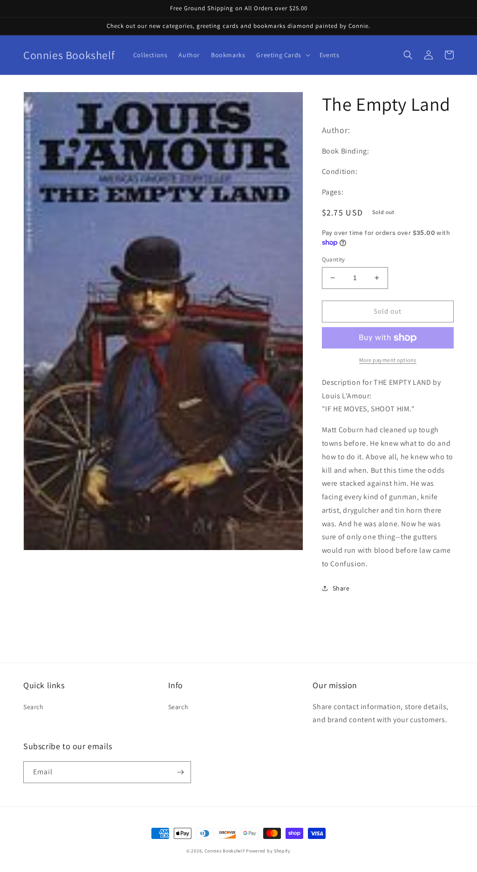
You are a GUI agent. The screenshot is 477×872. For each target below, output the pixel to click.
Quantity (333, 259)
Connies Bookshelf (224, 851)
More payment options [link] (387, 359)
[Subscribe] (180, 772)
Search (33, 707)
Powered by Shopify (268, 851)
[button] (282, 55)
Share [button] (341, 588)
